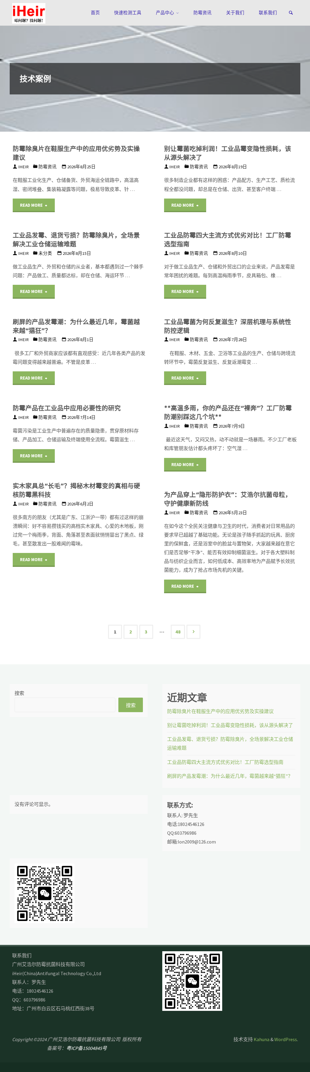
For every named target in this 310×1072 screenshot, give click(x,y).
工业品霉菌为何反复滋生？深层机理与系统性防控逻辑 (227, 326)
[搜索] (291, 13)
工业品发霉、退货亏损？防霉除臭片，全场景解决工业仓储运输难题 (76, 239)
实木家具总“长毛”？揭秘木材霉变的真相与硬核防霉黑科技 (76, 490)
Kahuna (261, 1039)
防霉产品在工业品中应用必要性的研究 (67, 408)
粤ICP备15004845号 (86, 1048)
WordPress (285, 1039)
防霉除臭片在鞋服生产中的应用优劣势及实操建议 (76, 153)
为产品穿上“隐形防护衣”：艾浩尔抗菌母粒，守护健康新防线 (228, 499)
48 (178, 632)
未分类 (45, 253)
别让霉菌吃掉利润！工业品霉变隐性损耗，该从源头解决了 (227, 153)
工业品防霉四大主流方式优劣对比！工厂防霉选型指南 (227, 239)
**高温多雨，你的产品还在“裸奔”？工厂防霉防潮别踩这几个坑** (228, 412)
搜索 (19, 693)
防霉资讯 (47, 166)
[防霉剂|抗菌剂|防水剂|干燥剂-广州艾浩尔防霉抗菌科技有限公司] (28, 13)
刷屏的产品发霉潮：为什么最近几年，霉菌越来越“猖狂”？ (76, 326)
